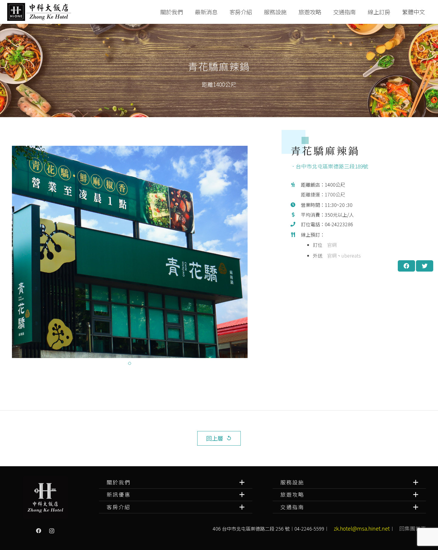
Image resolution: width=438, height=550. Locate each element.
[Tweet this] (424, 266)
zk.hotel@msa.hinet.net (362, 528)
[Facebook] (38, 530)
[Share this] (406, 266)
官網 (332, 244)
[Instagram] (51, 530)
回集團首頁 (412, 528)
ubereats (351, 255)
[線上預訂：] (296, 245)
